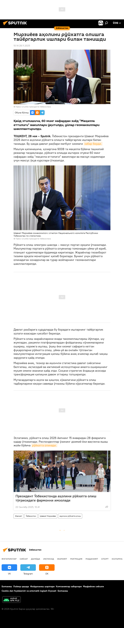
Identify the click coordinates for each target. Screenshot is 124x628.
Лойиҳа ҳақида (21, 586)
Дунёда (35, 558)
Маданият (92, 558)
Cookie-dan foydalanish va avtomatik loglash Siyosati (29, 590)
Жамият (18, 516)
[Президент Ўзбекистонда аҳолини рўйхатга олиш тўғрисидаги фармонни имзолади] (62, 471)
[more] (106, 506)
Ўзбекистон (31, 516)
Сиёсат (24, 558)
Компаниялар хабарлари (69, 586)
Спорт (104, 558)
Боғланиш (7, 586)
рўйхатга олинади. (44, 445)
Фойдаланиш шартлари (42, 586)
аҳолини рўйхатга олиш (70, 516)
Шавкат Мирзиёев (48, 516)
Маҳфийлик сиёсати (93, 586)
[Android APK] (11, 600)
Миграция (76, 558)
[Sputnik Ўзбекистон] (16, 25)
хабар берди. (93, 144)
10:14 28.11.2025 (22, 45)
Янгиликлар (9, 558)
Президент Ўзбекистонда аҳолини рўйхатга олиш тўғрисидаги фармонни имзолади (56, 498)
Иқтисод (48, 558)
